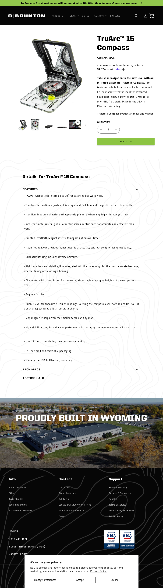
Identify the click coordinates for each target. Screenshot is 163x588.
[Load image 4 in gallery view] (62, 125)
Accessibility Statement (121, 510)
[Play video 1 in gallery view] (75, 125)
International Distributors (72, 510)
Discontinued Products (20, 510)
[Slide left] (11, 125)
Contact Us (64, 487)
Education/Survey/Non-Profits (75, 504)
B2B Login (64, 499)
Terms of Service (117, 504)
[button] (59, 15)
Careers (62, 516)
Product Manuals (17, 487)
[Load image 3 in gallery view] (48, 125)
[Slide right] (85, 125)
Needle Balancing (17, 504)
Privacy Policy (116, 516)
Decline (114, 579)
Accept (80, 579)
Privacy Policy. (98, 571)
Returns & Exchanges (120, 493)
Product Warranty (118, 487)
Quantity (103, 122)
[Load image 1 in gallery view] (22, 125)
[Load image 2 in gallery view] (35, 125)
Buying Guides (15, 499)
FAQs (11, 493)
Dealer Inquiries (67, 493)
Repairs (113, 499)
